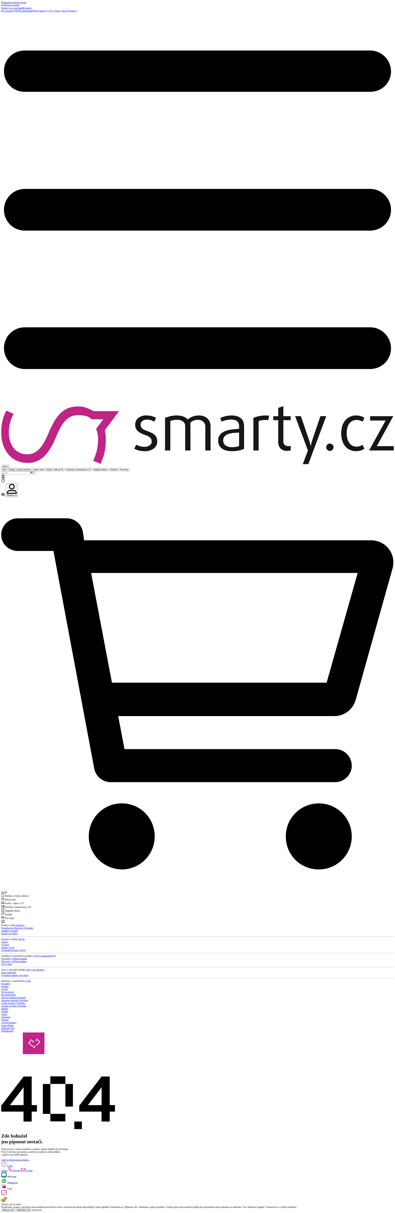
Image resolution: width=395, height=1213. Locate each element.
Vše (4, 469)
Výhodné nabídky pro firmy (15, 975)
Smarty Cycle (45, 11)
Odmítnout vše (23, 1210)
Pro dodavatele (28, 11)
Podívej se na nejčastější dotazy (16, 8)
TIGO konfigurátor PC (45, 956)
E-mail (29, 1170)
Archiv (4, 989)
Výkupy (57, 11)
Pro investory (9, 11)
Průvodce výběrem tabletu (14, 961)
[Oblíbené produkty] (3, 482)
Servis (64, 11)
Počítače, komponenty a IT (78, 469)
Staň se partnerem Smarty (13, 997)
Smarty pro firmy (9, 933)
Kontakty (5, 983)
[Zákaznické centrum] (3, 477)
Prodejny (72, 11)
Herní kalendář (8, 972)
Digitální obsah (100, 469)
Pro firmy (124, 469)
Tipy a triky (6, 964)
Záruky (4, 942)
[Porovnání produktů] (3, 495)
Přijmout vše (8, 1210)
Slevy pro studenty (35, 969)
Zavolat (16, 1170)
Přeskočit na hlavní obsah (13, 2)
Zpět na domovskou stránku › (15, 1160)
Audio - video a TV (55, 469)
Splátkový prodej (9, 931)
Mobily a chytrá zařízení (20, 469)
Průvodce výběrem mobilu (14, 958)
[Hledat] (34, 473)
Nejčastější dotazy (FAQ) (13, 950)
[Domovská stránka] (197, 435)
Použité (113, 469)
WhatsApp (12, 1182)
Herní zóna (39, 469)
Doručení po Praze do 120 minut (17, 928)
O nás (28, 981)
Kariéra (4, 986)
